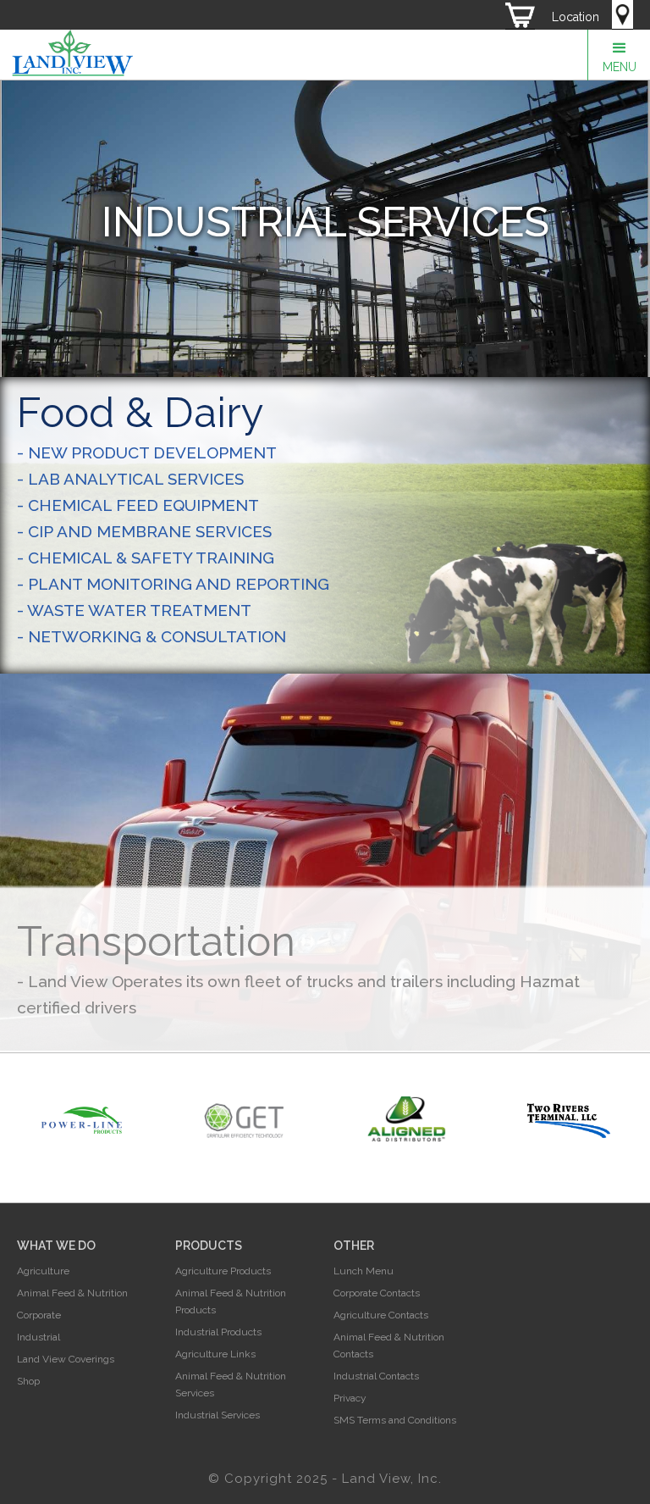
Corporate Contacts (376, 1293)
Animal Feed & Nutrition (72, 1293)
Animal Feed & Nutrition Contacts (388, 1345)
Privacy (349, 1398)
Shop (28, 1381)
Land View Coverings (65, 1359)
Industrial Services (217, 1415)
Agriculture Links (215, 1354)
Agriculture (43, 1271)
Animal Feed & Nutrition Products (230, 1301)
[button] (618, 55)
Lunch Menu (363, 1271)
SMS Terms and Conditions (394, 1420)
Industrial (38, 1337)
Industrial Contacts (376, 1376)
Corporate (39, 1315)
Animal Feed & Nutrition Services (230, 1384)
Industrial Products (218, 1332)
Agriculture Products (223, 1271)
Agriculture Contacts (380, 1315)
